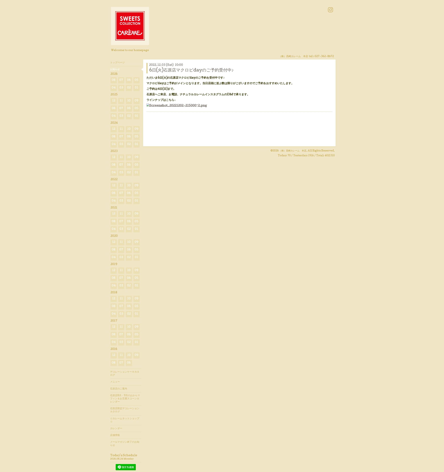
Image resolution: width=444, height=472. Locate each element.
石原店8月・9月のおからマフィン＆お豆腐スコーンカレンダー (125, 398)
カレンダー (116, 428)
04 (114, 87)
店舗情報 (115, 435)
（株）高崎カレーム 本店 (292, 151)
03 (121, 87)
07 (121, 80)
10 (129, 100)
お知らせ (115, 69)
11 (121, 100)
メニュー (115, 382)
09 (136, 100)
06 (129, 80)
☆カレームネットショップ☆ (124, 420)
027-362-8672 (324, 56)
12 (113, 100)
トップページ (117, 62)
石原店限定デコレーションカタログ (124, 410)
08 (114, 80)
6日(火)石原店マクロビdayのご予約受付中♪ (191, 70)
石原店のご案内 (118, 389)
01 (136, 87)
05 (136, 80)
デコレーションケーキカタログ (124, 374)
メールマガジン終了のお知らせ (124, 444)
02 (129, 87)
